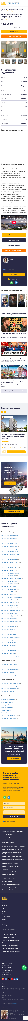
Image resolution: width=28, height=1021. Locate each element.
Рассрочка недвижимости (9, 934)
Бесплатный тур (14, 235)
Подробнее (16, 452)
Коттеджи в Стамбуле (8, 842)
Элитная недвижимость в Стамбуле (12, 849)
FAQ (3, 922)
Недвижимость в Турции (8, 878)
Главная (3, 9)
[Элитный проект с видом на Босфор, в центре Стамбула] (7, 61)
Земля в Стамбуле (7, 839)
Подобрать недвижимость (14, 511)
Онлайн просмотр (14, 245)
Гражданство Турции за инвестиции (11, 358)
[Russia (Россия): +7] (4, 269)
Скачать (10, 483)
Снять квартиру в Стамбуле (9, 887)
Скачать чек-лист (14, 758)
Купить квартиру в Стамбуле (10, 863)
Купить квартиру (6, 869)
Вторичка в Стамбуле (8, 834)
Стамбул (21, 9)
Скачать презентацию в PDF (14, 36)
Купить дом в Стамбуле (8, 874)
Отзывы (4, 914)
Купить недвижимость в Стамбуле (11, 866)
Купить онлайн (6, 932)
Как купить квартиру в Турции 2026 (11, 884)
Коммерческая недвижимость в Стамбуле (13, 846)
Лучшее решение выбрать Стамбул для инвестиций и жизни (12, 381)
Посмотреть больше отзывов (13, 391)
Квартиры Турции (7, 881)
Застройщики (6, 916)
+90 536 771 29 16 (14, 3)
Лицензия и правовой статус (10, 945)
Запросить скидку (14, 240)
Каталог (4, 905)
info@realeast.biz (6, 974)
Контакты (4, 919)
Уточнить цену (14, 31)
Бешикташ (3, 11)
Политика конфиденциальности (11, 940)
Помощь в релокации (7, 954)
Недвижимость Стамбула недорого (12, 856)
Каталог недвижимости (12, 9)
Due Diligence (5, 925)
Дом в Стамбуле (6, 837)
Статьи (4, 911)
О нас (3, 908)
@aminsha (14, 1003)
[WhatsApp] (24, 967)
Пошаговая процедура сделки (10, 948)
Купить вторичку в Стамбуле (10, 872)
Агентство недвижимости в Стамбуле (12, 831)
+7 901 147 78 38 (6, 967)
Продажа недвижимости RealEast (11, 951)
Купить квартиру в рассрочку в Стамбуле (13, 859)
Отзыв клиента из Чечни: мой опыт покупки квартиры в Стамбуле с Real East (13, 334)
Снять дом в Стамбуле (8, 890)
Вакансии (4, 943)
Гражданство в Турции (8, 937)
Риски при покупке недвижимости (11, 956)
